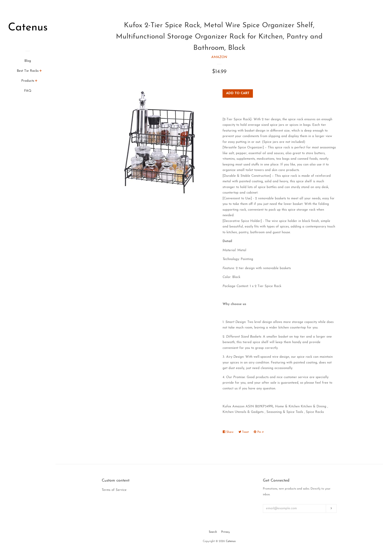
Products (27, 81)
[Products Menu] (36, 81)
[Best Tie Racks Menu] (41, 71)
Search (213, 532)
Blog (27, 61)
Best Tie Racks (28, 71)
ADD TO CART (237, 93)
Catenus (231, 541)
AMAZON (219, 57)
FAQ (27, 91)
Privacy (225, 532)
